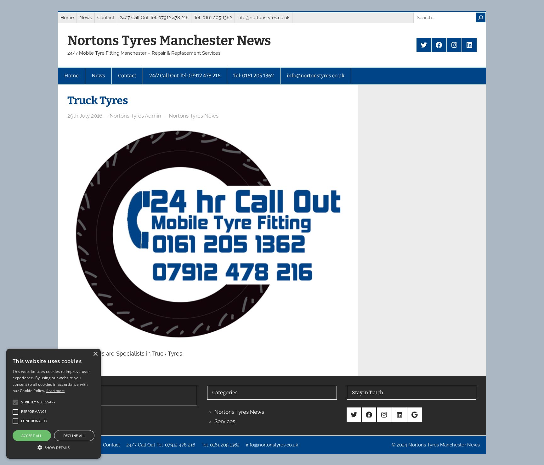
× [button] (95, 354)
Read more (55, 390)
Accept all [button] (31, 435)
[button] (53, 447)
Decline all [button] (74, 435)
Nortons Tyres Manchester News (169, 40)
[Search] (480, 17)
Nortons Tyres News (193, 116)
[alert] (53, 404)
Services (224, 421)
